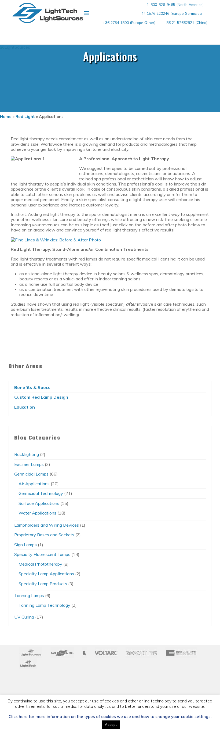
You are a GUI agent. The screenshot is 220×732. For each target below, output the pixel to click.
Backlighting (26, 454)
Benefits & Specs (32, 387)
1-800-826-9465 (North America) (175, 4)
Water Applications (37, 513)
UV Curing (24, 617)
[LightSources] (47, 13)
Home (6, 116)
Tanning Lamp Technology (44, 605)
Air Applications (34, 483)
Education (24, 407)
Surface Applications (39, 503)
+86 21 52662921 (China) (185, 22)
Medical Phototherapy (40, 564)
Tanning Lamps (29, 595)
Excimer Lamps (29, 464)
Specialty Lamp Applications (46, 573)
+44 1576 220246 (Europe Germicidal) (171, 13)
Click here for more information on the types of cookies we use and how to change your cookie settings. (110, 716)
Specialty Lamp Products (43, 583)
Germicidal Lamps (31, 474)
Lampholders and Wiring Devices (46, 525)
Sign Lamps (25, 544)
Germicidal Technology (41, 493)
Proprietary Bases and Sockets (44, 534)
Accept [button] (111, 724)
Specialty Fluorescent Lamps (42, 554)
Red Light (25, 116)
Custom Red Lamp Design (41, 397)
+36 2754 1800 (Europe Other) (129, 22)
